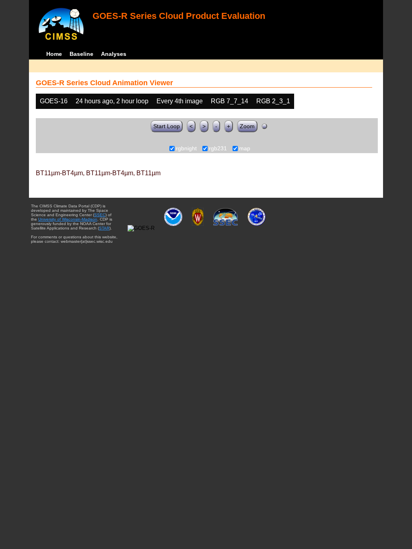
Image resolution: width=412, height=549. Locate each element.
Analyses (113, 54)
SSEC (99, 215)
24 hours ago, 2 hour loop (112, 101)
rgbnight (186, 148)
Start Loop (166, 126)
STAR (104, 228)
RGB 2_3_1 (273, 101)
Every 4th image (180, 101)
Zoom (247, 126)
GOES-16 (54, 101)
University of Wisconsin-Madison (67, 219)
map (244, 148)
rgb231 (218, 148)
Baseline (81, 54)
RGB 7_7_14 (229, 101)
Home (54, 54)
